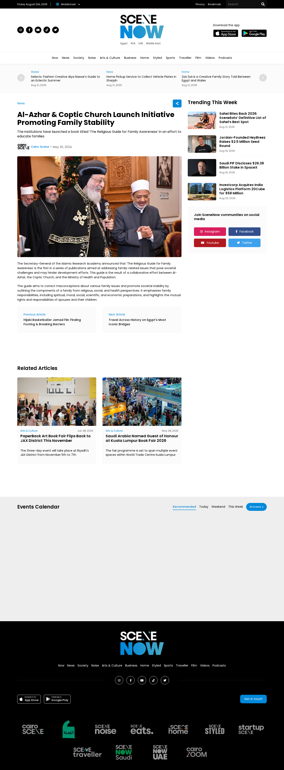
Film (198, 57)
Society (78, 57)
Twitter (247, 243)
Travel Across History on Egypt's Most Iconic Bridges (137, 322)
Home (144, 57)
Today (203, 507)
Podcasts (225, 57)
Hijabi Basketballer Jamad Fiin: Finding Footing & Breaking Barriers (52, 322)
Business (130, 57)
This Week (235, 507)
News (65, 57)
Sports (170, 57)
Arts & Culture (110, 57)
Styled (157, 57)
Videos (210, 57)
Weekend (218, 507)
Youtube (212, 243)
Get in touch (253, 699)
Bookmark (214, 4)
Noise (92, 57)
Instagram (212, 231)
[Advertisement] (93, 348)
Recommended (184, 507)
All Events (255, 507)
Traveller (185, 57)
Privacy (200, 4)
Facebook (247, 231)
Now (55, 57)
